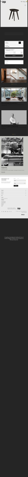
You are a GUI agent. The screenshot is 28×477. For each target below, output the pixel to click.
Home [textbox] (15, 178)
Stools (7, 28)
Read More (3, 107)
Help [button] (1, 195)
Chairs (5, 28)
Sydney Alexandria (3, 201)
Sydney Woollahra (3, 202)
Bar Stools (10, 28)
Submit (16, 185)
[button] (14, 42)
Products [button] (2, 190)
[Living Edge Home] (4, 2)
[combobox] (16, 178)
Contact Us (2, 199)
